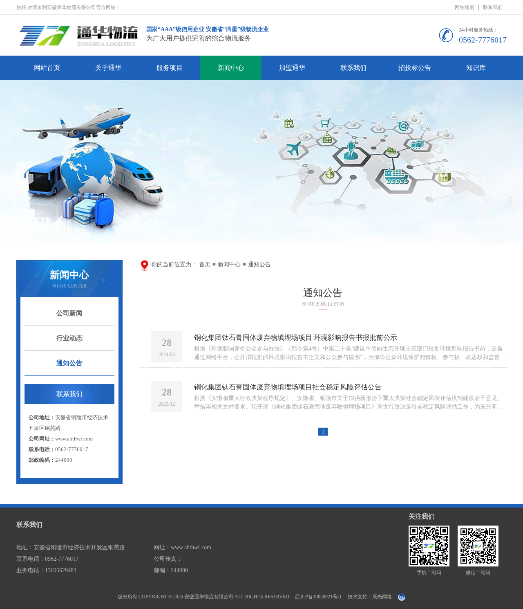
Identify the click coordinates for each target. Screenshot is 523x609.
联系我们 (493, 7)
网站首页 (47, 67)
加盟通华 (292, 67)
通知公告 (259, 264)
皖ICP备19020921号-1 (318, 597)
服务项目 (169, 67)
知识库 (476, 67)
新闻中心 (231, 67)
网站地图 (464, 7)
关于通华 (108, 67)
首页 (204, 264)
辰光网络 (382, 597)
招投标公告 (414, 67)
